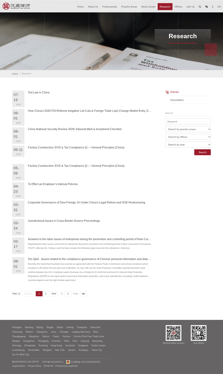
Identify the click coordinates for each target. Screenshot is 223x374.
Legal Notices (18, 366)
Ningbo (50, 327)
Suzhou (66, 336)
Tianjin (56, 336)
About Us (93, 6)
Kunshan (56, 341)
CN (219, 6)
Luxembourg (18, 350)
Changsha (82, 327)
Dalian (60, 327)
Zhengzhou (42, 332)
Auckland (70, 345)
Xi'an (74, 341)
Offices (178, 6)
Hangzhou (34, 336)
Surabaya (83, 350)
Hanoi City (97, 350)
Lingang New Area (81, 332)
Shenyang (17, 332)
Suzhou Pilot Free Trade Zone (89, 336)
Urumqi (70, 327)
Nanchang (97, 341)
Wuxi (95, 332)
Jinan (53, 332)
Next (54, 293)
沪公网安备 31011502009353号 (85, 362)
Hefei (66, 341)
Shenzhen (95, 327)
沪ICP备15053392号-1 (53, 362)
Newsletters (177, 99)
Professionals (109, 6)
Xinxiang (16, 345)
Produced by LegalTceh (66, 366)
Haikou (45, 336)
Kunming (43, 345)
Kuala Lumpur (98, 345)
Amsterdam (34, 350)
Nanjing (16, 341)
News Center (148, 6)
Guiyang (85, 341)
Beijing (39, 327)
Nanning (29, 327)
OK (83, 294)
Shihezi (29, 332)
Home (80, 6)
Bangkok (47, 350)
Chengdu (64, 332)
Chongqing (43, 341)
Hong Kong (56, 345)
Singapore (83, 345)
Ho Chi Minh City (20, 354)
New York (60, 350)
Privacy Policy (34, 366)
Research (165, 6)
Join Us (190, 6)
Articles (174, 91)
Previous (29, 293)
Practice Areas (129, 6)
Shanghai (17, 327)
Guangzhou (28, 341)
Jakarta (71, 350)
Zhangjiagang (19, 336)
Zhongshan (29, 345)
